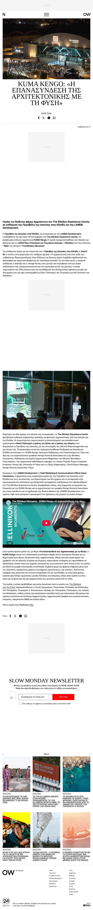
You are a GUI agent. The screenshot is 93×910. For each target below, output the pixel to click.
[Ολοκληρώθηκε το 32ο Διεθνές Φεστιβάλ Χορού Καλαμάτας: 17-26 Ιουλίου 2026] (16, 774)
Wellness (72, 876)
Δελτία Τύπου (46, 113)
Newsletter (52, 884)
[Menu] (46, 14)
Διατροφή (72, 878)
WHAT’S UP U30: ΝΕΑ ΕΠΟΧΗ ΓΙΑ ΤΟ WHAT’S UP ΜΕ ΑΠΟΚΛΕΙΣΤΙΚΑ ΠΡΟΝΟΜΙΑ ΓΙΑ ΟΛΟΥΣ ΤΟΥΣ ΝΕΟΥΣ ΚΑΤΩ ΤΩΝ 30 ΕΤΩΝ (16, 856)
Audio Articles (73, 892)
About (51, 870)
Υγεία (71, 870)
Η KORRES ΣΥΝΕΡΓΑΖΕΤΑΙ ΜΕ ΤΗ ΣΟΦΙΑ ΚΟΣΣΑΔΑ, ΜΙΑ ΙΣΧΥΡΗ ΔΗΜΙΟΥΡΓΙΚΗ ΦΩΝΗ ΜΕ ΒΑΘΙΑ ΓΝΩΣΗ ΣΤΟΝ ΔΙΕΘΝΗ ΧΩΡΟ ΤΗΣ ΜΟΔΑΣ (76, 856)
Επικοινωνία (52, 886)
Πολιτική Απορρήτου (55, 878)
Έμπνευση (72, 889)
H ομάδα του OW (54, 876)
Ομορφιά (72, 884)
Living (71, 886)
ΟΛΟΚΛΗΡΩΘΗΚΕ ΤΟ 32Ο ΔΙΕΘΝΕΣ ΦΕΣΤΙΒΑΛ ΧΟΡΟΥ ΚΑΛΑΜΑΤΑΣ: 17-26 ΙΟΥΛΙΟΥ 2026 (15, 800)
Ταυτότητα (52, 873)
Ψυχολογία (72, 873)
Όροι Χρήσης (53, 881)
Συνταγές (72, 881)
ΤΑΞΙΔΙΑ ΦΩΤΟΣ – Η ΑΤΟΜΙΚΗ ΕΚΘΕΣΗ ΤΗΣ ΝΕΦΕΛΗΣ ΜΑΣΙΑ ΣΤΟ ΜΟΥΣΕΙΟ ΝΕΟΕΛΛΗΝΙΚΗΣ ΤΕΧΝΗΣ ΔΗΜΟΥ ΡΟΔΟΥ (46, 856)
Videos (71, 894)
